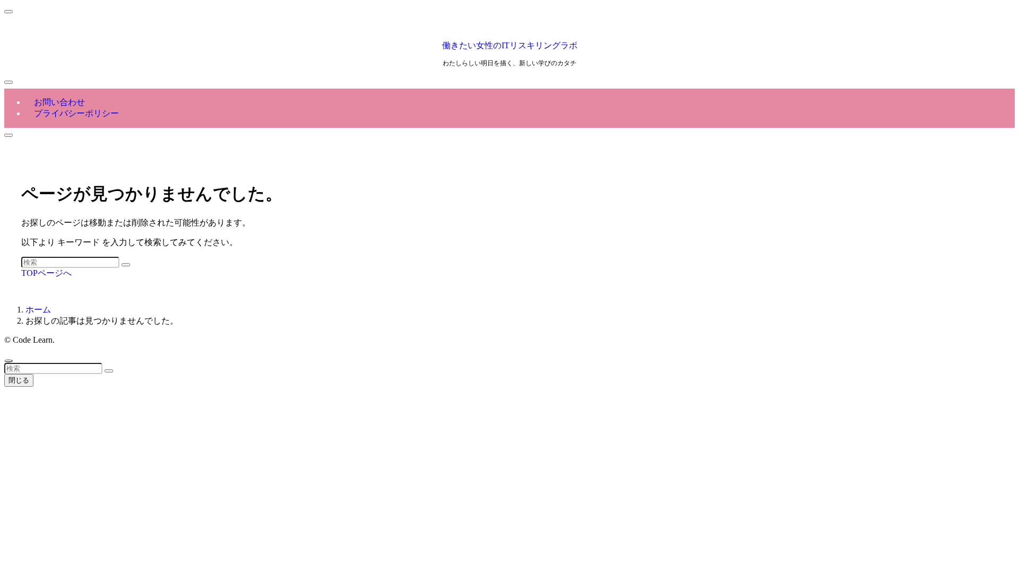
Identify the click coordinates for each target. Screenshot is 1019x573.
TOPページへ (46, 272)
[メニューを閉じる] (8, 11)
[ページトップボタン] (8, 360)
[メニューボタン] (8, 82)
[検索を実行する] (126, 264)
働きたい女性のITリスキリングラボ (509, 45)
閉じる (18, 380)
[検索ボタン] (8, 135)
